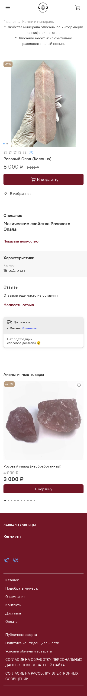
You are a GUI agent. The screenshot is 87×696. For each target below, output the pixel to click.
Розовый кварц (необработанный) (32, 466)
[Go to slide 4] (15, 500)
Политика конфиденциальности (32, 642)
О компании (15, 596)
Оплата (11, 621)
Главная (9, 21)
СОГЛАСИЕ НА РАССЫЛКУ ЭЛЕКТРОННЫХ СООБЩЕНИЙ (41, 676)
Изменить (29, 328)
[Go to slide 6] (21, 500)
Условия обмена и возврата (28, 651)
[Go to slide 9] (31, 500)
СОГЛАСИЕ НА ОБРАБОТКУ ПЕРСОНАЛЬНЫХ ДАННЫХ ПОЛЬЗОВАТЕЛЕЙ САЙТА (43, 662)
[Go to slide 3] (11, 500)
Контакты (13, 604)
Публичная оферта (21, 634)
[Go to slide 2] (7, 143)
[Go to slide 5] (18, 500)
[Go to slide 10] (34, 500)
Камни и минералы (38, 21)
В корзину (43, 488)
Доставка (13, 613)
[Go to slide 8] (28, 500)
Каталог (12, 580)
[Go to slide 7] (24, 500)
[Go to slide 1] (3, 143)
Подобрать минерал (22, 588)
